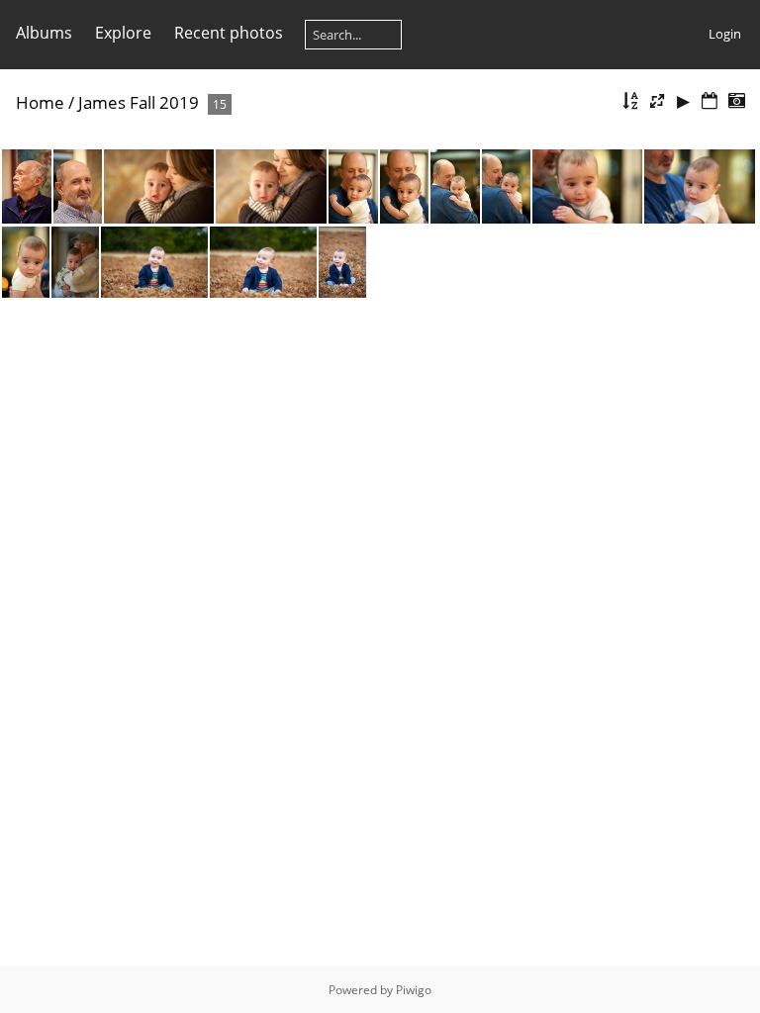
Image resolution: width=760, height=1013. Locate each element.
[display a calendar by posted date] (709, 101)
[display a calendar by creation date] (736, 101)
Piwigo (413, 989)
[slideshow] (684, 101)
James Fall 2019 (138, 102)
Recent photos (228, 33)
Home (40, 102)
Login (725, 34)
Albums (44, 33)
